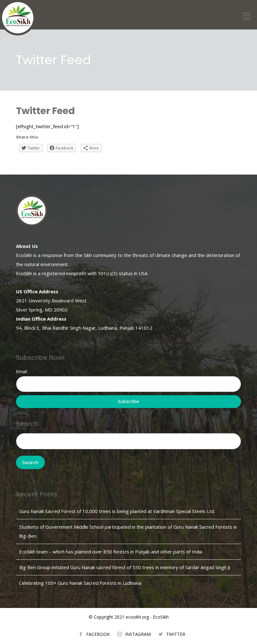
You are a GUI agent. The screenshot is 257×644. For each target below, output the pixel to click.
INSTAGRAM (138, 634)
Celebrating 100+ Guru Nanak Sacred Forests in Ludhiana (80, 583)
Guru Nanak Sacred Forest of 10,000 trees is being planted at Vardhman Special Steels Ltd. (117, 511)
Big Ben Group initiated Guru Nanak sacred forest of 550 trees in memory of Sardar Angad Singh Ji (124, 567)
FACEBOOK (98, 634)
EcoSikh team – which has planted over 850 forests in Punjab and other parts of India (110, 551)
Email (21, 371)
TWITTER (175, 634)
